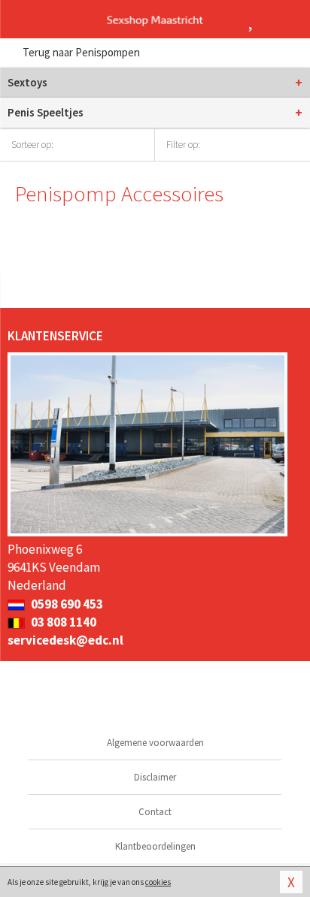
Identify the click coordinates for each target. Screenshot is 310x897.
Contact (155, 811)
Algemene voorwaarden (155, 742)
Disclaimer (155, 777)
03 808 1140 (62, 622)
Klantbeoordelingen (155, 846)
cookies (158, 882)
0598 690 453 (66, 604)
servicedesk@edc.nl (65, 640)
